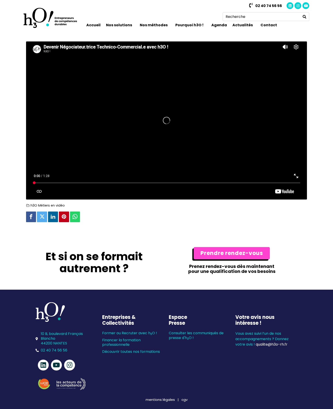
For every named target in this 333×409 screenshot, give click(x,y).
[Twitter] (42, 217)
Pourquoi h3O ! (189, 25)
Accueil (93, 25)
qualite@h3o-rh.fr (271, 344)
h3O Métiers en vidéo (48, 205)
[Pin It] (64, 217)
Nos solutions (119, 25)
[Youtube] (305, 5)
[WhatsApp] (75, 217)
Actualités (242, 25)
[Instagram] (297, 5)
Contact (269, 25)
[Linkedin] (290, 5)
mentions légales (161, 399)
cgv (184, 399)
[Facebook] (31, 217)
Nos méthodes (154, 25)
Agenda (219, 25)
